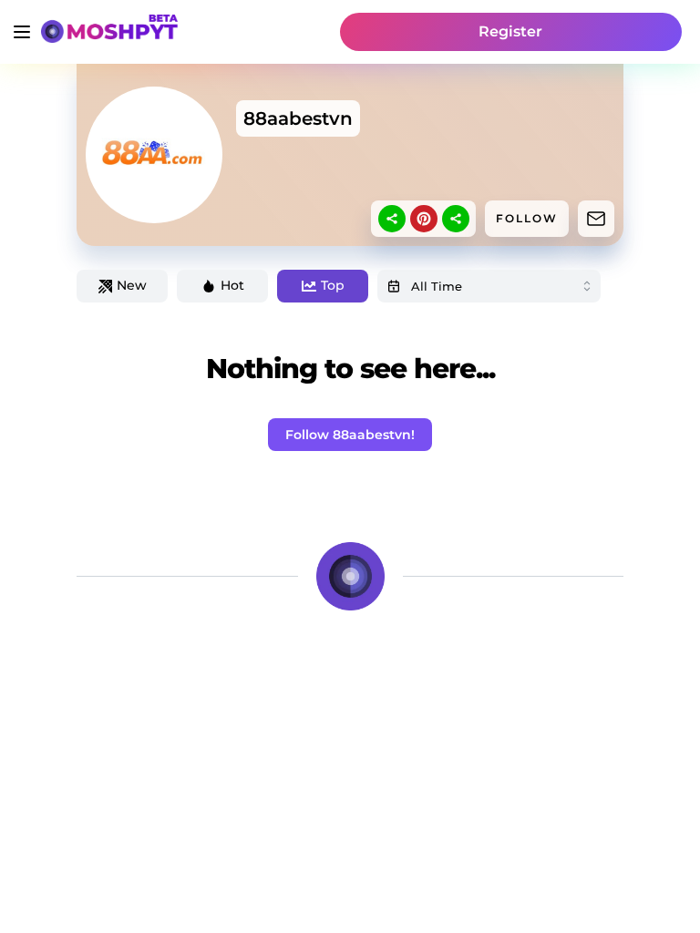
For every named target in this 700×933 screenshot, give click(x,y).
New (132, 285)
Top (333, 285)
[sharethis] (392, 218)
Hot (232, 285)
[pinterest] (424, 218)
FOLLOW (527, 218)
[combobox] (489, 286)
